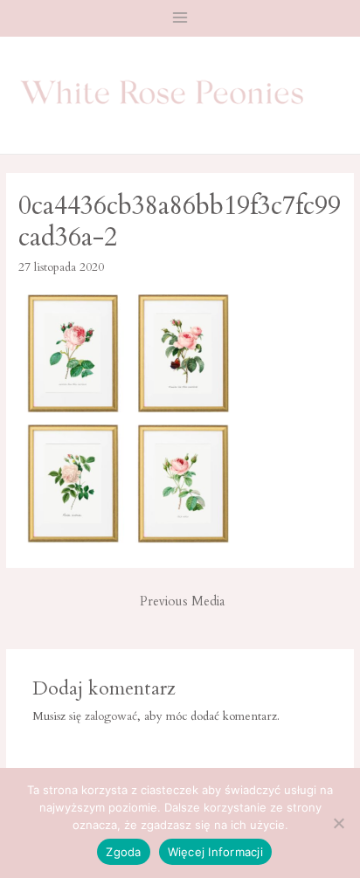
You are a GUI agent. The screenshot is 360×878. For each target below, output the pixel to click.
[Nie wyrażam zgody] (338, 823)
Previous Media (182, 601)
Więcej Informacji (215, 852)
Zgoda (123, 852)
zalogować (111, 716)
